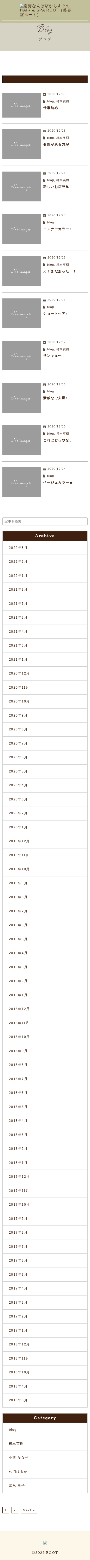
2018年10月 (19, 1037)
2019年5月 (18, 939)
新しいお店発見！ (58, 187)
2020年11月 (19, 687)
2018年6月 (18, 1093)
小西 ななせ (19, 1457)
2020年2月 (18, 813)
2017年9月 (18, 1218)
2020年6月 (18, 757)
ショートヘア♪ (55, 313)
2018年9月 (18, 1051)
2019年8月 (18, 897)
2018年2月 (18, 1148)
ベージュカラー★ (58, 482)
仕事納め (50, 108)
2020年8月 (18, 729)
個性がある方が (56, 144)
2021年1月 (18, 659)
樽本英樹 (62, 101)
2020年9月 (18, 715)
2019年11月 (19, 855)
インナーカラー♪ (57, 229)
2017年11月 (19, 1191)
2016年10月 (19, 1372)
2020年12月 (19, 673)
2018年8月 (18, 1065)
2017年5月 (18, 1274)
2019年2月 (18, 981)
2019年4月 (18, 953)
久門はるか (18, 1472)
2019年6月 (18, 925)
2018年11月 (19, 1023)
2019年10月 (19, 869)
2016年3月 (18, 1400)
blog (50, 101)
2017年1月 (18, 1330)
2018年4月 (18, 1121)
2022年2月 (18, 561)
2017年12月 (19, 1176)
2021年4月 (18, 631)
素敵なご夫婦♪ (55, 398)
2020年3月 (18, 799)
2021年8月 (18, 589)
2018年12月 (19, 1009)
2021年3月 (18, 645)
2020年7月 (18, 743)
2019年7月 (18, 911)
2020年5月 (18, 771)
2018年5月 (18, 1107)
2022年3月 (18, 548)
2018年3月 (18, 1135)
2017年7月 (18, 1246)
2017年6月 (18, 1260)
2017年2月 (18, 1316)
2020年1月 (18, 827)
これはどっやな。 (58, 440)
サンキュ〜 (52, 355)
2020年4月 (18, 785)
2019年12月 (19, 841)
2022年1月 (18, 576)
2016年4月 (18, 1386)
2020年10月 (19, 701)
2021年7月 (18, 603)
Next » (29, 1510)
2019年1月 (18, 995)
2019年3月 (18, 967)
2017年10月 (19, 1204)
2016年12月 (19, 1344)
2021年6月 (18, 617)
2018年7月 (18, 1079)
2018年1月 (18, 1163)
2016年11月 (19, 1358)
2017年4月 (18, 1288)
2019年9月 (18, 883)
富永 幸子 (17, 1485)
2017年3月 (18, 1302)
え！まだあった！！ (60, 271)
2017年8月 (18, 1232)
